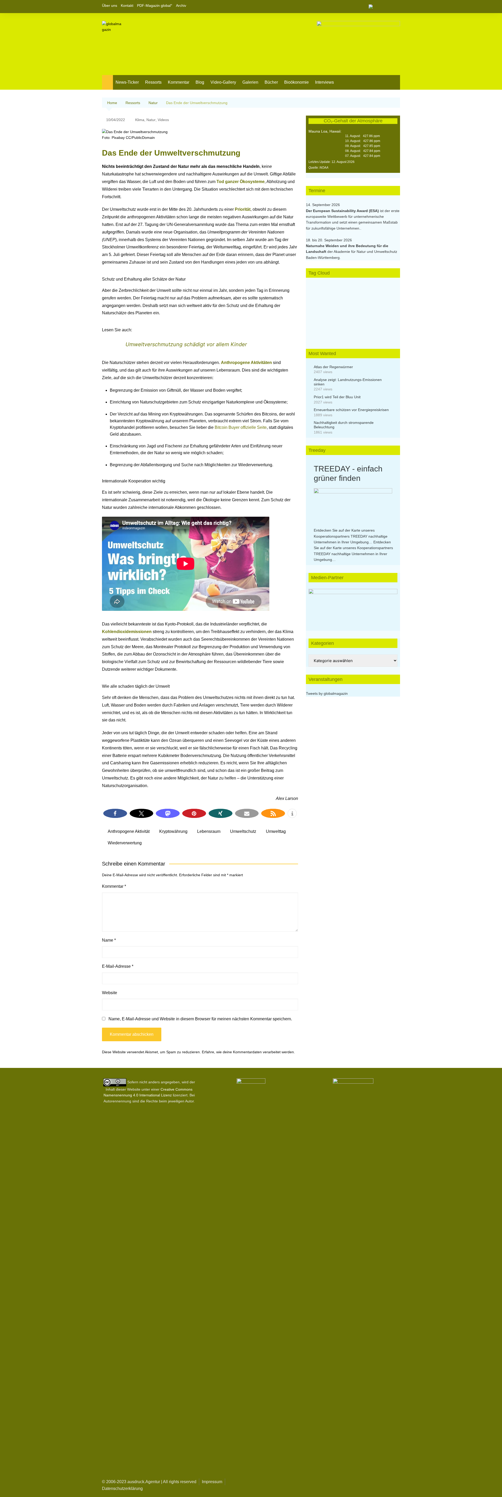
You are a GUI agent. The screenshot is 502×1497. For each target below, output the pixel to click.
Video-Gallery (223, 82)
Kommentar (178, 82)
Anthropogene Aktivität (129, 831)
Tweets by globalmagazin (327, 693)
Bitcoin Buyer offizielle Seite (241, 427)
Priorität (242, 209)
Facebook (378, 6)
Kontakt (127, 5)
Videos (163, 120)
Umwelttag (276, 831)
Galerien (250, 82)
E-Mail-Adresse (117, 966)
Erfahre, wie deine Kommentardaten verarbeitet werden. (248, 1052)
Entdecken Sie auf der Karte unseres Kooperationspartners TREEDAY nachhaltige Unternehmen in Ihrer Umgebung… (350, 536)
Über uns (109, 5)
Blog (200, 82)
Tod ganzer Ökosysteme (240, 181)
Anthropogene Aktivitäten (246, 362)
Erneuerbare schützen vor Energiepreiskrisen (351, 410)
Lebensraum (208, 831)
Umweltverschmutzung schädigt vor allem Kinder (186, 344)
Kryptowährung (173, 831)
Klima (139, 120)
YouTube (396, 6)
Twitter (387, 6)
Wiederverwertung (125, 843)
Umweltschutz (243, 831)
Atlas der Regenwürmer (333, 367)
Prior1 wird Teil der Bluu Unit (337, 397)
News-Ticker (127, 82)
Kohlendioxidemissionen (127, 631)
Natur (151, 120)
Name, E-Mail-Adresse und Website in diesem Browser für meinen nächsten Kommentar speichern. (200, 1019)
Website (109, 993)
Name (109, 940)
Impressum (212, 1481)
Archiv (181, 5)
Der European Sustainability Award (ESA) (343, 211)
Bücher (271, 82)
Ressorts (153, 82)
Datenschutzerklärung (122, 1488)
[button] (115, 813)
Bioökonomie (296, 82)
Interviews (324, 82)
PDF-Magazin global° (154, 5)
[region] (353, 604)
